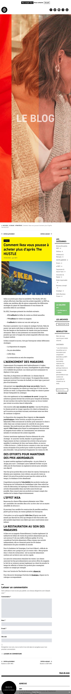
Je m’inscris (60, 344)
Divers (58, 263)
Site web (4, 637)
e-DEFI (58, 266)
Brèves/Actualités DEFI (61, 247)
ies (38, 575)
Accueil (47, 3)
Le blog (11, 225)
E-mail (3, 628)
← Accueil (4, 225)
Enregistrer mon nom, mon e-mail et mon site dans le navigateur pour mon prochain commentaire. (24, 648)
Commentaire (6, 597)
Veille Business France (60, 295)
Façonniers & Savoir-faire (60, 270)
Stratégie (18, 225)
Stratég (34, 575)
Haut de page (64, 673)
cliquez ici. (37, 571)
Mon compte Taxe (27, 3)
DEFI (15, 258)
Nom (3, 620)
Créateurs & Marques (60, 256)
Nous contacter (38, 3)
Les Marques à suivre (62, 311)
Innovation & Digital (60, 276)
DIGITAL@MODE (61, 260)
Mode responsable (61, 280)
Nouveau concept (61, 285)
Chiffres (58, 251)
